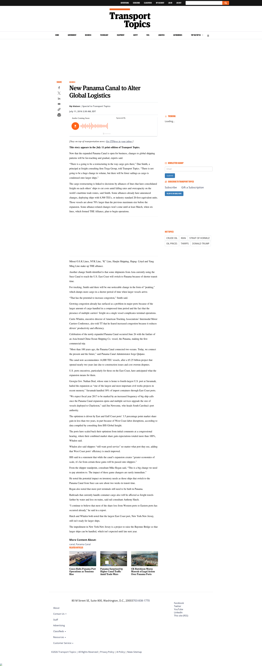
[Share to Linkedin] (59, 98)
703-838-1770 (141, 600)
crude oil (171, 238)
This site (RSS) (181, 615)
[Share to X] (59, 93)
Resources (59, 637)
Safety (135, 35)
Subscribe (136, 3)
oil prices (171, 243)
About (56, 607)
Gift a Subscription (192, 187)
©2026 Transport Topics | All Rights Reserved (74, 651)
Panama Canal (83, 544)
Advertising (125, 3)
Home (57, 35)
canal (72, 544)
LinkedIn (178, 612)
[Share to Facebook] (59, 88)
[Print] (59, 115)
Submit (170, 175)
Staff (55, 619)
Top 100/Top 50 (196, 35)
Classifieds (148, 3)
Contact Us (59, 613)
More (208, 35)
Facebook (179, 603)
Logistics (161, 35)
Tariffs (185, 243)
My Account (160, 3)
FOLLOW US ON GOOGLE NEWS (174, 193)
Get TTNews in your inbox (119, 141)
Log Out (178, 3)
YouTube (178, 609)
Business (88, 35)
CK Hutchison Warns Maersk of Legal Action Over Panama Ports (143, 571)
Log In (170, 3)
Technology (104, 35)
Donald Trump (200, 243)
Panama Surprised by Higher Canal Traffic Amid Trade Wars (111, 571)
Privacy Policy (107, 651)
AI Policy (120, 651)
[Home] (131, 18)
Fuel (147, 35)
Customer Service (62, 643)
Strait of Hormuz (199, 238)
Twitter (177, 606)
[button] (59, 109)
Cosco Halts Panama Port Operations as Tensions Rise (82, 571)
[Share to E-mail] (59, 104)
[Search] (225, 3)
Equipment (120, 35)
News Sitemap (134, 651)
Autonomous (177, 35)
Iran (183, 238)
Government (72, 35)
